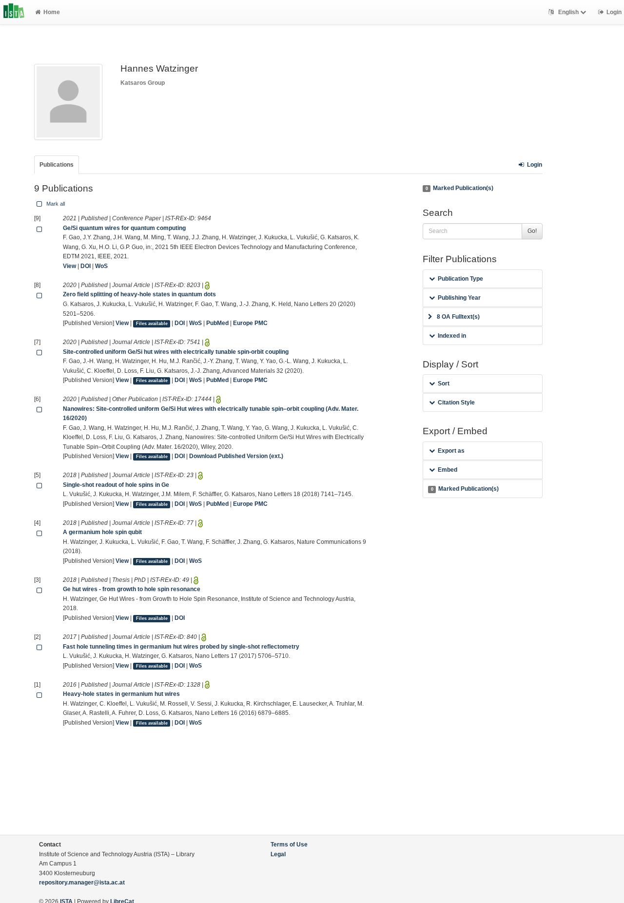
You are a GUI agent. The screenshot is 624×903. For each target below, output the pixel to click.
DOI (85, 266)
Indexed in (452, 335)
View (69, 266)
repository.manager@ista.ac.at (82, 882)
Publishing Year (459, 297)
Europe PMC (250, 323)
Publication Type (460, 278)
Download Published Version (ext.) (236, 456)
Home (51, 12)
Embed (447, 469)
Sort (443, 383)
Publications (56, 164)
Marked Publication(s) (459, 188)
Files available (152, 323)
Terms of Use (289, 844)
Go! (532, 231)
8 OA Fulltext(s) (458, 316)
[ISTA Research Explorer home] (14, 12)
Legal (278, 854)
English (568, 12)
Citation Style (456, 402)
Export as (451, 450)
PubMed (217, 323)
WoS (101, 266)
